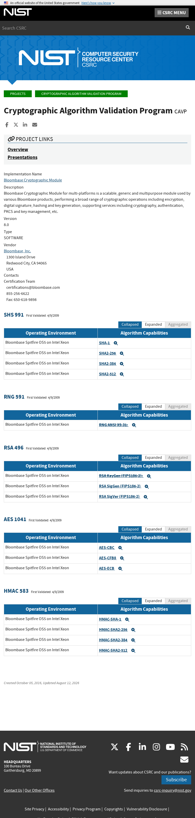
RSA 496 (14, 448)
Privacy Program (87, 809)
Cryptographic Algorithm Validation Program (81, 93)
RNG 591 (14, 397)
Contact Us (13, 790)
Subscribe (176, 779)
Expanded (153, 324)
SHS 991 (14, 315)
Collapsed (130, 324)
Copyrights (113, 809)
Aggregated (178, 324)
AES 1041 (15, 519)
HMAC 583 (16, 591)
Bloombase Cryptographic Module (33, 180)
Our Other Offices (40, 790)
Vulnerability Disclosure (147, 809)
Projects (17, 93)
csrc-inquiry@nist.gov (172, 790)
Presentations (22, 157)
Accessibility (58, 809)
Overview (18, 149)
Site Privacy (34, 809)
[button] (115, 343)
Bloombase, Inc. (17, 251)
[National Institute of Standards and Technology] (45, 746)
